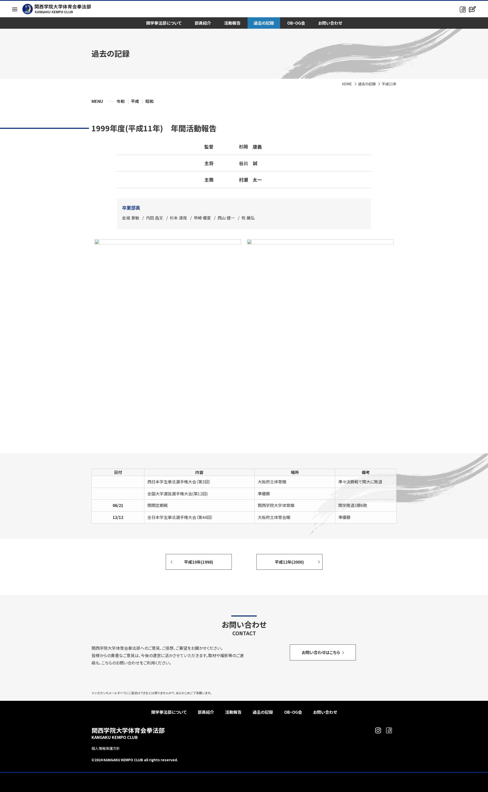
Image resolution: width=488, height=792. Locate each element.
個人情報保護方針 (106, 748)
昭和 (149, 101)
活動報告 (232, 23)
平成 (135, 101)
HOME (347, 83)
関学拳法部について (163, 23)
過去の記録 (264, 23)
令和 (120, 101)
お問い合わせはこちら (321, 652)
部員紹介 (203, 23)
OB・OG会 (296, 23)
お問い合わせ (330, 23)
